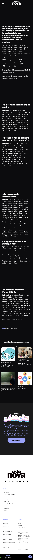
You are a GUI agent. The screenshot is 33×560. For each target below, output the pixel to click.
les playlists (7, 499)
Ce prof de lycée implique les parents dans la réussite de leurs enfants (8, 389)
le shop (6, 510)
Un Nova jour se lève (17, 319)
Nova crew (20, 525)
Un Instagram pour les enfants (24, 387)
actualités (6, 501)
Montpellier (6, 547)
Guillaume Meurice (7, 531)
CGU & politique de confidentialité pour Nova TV (23, 546)
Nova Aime (5, 523)
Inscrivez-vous (16, 440)
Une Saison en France (7, 321)
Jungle (4, 528)
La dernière (6, 526)
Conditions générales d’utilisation (23, 533)
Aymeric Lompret (7, 536)
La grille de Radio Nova (10, 503)
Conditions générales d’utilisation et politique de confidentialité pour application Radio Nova (23, 540)
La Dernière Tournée (23, 549)
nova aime (6, 508)
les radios (6, 492)
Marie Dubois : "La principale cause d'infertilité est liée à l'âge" (7, 364)
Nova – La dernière (22, 529)
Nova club (5, 544)
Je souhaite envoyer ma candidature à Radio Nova (24, 536)
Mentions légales (22, 527)
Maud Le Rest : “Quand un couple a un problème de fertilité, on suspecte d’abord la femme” (24, 362)
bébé (3, 319)
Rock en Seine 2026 (7, 539)
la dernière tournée (9, 513)
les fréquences (7, 506)
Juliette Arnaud (7, 534)
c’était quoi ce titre (9, 494)
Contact (19, 523)
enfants (8, 319)
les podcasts (7, 496)
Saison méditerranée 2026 (9, 542)
